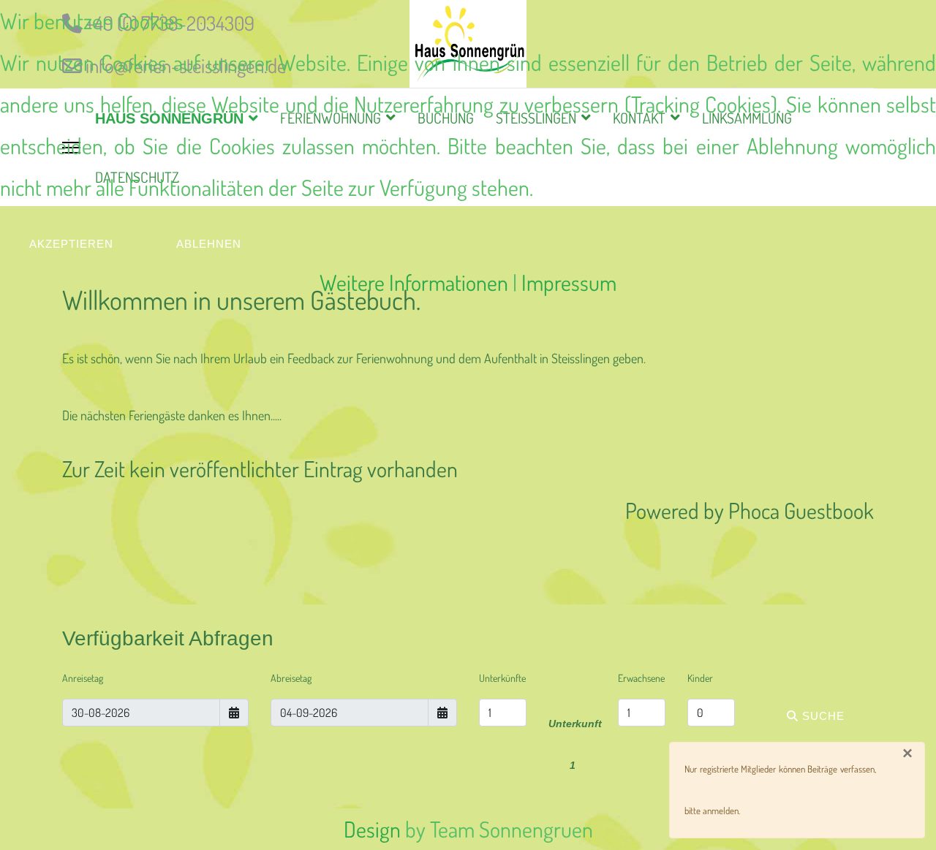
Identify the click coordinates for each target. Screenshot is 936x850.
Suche (822, 716)
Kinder (700, 678)
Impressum (568, 282)
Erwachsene (641, 678)
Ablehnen (208, 244)
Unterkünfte (502, 678)
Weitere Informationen (414, 282)
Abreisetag (291, 678)
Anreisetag (82, 678)
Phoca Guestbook (801, 510)
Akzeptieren (71, 244)
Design (372, 829)
